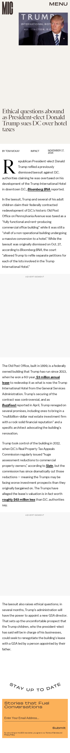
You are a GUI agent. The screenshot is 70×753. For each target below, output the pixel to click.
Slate (49, 465)
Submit (59, 727)
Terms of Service (52, 733)
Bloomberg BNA (39, 189)
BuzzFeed (9, 405)
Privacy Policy (9, 735)
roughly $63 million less (18, 499)
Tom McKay (13, 151)
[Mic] (7, 8)
